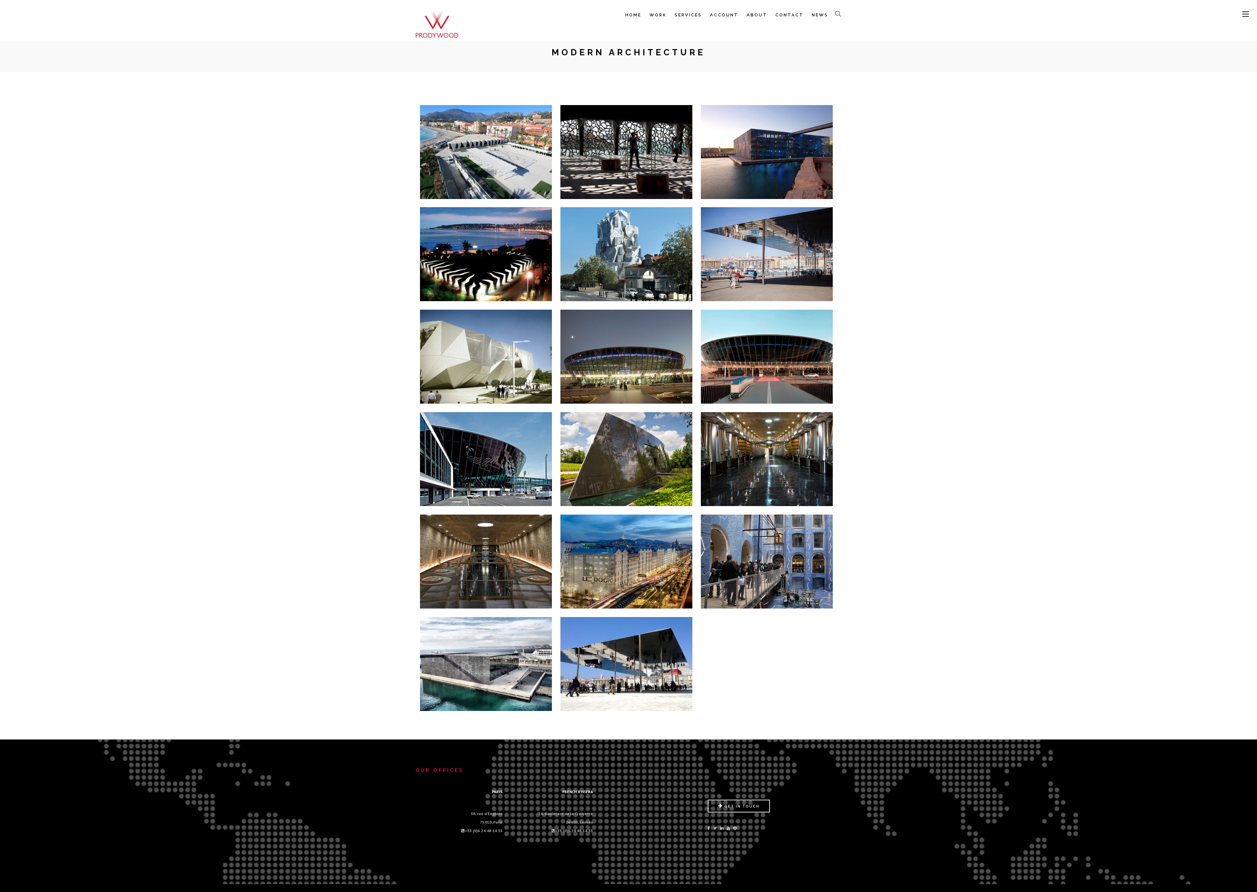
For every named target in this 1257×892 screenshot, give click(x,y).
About (757, 14)
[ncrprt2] (486, 460)
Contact (789, 14)
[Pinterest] (735, 828)
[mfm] (767, 153)
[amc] (486, 153)
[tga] (626, 255)
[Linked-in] (721, 828)
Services (688, 14)
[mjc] (486, 255)
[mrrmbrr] (626, 665)
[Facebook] (709, 828)
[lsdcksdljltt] (626, 563)
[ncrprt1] (767, 358)
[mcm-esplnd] (486, 665)
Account (724, 14)
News (820, 14)
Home (633, 14)
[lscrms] (626, 460)
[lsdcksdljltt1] (767, 563)
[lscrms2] (486, 563)
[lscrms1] (767, 460)
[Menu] (1245, 14)
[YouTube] (728, 828)
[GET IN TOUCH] (739, 811)
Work (657, 14)
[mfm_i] (626, 153)
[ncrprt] (626, 358)
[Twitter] (715, 828)
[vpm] (767, 255)
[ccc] (486, 358)
